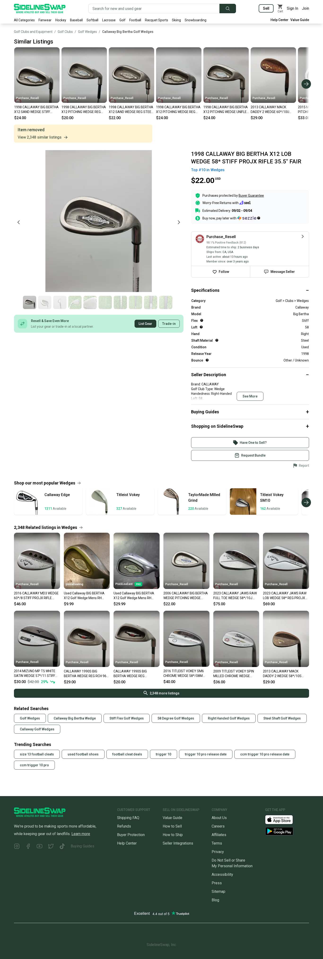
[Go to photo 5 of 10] (90, 302)
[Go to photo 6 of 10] (105, 302)
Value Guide (299, 20)
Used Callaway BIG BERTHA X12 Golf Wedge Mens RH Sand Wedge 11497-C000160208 (133, 595)
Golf (122, 20)
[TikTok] (62, 847)
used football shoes (83, 754)
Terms (217, 843)
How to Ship (173, 835)
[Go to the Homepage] (39, 8)
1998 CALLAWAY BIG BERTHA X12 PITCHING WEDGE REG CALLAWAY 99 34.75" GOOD (83, 109)
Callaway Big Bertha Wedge (75, 718)
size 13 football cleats (37, 754)
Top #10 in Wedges (208, 170)
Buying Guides (82, 846)
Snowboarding (195, 20)
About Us (219, 817)
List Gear (145, 324)
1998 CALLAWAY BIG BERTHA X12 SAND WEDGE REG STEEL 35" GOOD (131, 109)
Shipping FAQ (128, 817)
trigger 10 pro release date (206, 754)
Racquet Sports (156, 20)
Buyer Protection (131, 835)
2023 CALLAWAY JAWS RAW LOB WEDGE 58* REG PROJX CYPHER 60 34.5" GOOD (284, 595)
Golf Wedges (87, 32)
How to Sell (172, 826)
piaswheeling (74, 584)
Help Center (279, 20)
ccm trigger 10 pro (34, 765)
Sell (266, 8)
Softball (92, 20)
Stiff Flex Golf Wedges (126, 718)
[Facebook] (28, 847)
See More (250, 396)
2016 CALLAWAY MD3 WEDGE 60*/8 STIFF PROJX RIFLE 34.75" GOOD (36, 595)
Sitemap (218, 891)
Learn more (80, 834)
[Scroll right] (306, 84)
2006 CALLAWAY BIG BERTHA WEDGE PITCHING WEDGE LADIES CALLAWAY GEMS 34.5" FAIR (185, 595)
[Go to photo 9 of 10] (150, 302)
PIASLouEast (124, 584)
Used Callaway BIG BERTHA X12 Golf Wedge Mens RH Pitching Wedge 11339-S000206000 (84, 595)
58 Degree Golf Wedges (175, 718)
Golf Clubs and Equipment (33, 32)
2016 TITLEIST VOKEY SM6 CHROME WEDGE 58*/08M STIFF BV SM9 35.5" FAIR (183, 673)
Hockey (60, 20)
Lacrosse (109, 20)
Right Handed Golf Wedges (229, 718)
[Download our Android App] (287, 831)
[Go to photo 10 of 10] (165, 302)
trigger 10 (163, 754)
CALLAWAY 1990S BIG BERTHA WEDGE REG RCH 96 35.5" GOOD (85, 673)
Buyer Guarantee (251, 195)
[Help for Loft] (201, 327)
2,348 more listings (164, 693)
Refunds (124, 826)
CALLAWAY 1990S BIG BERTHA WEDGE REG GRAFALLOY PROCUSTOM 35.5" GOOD (133, 673)
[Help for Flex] (201, 320)
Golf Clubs (65, 32)
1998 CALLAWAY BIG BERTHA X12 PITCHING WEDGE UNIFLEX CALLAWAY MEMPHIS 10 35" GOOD (226, 109)
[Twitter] (51, 847)
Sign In (292, 8)
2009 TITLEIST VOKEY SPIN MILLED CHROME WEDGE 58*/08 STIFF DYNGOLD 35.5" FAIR (235, 673)
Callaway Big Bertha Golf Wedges (127, 32)
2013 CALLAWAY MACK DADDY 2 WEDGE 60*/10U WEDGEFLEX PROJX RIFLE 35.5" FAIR (270, 109)
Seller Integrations (178, 843)
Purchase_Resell (27, 98)
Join (305, 8)
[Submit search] (227, 8)
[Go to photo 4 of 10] (75, 302)
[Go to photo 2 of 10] (44, 302)
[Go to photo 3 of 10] (59, 302)
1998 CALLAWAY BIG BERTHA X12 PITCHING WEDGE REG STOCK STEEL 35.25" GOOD (178, 109)
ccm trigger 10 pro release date (264, 754)
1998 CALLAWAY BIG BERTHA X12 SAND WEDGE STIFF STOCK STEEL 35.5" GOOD (36, 109)
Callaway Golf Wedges (37, 729)
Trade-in (169, 324)
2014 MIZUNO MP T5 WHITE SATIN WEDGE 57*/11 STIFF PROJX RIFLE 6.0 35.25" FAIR (35, 673)
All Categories (24, 20)
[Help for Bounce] (207, 360)
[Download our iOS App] (283, 819)
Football (135, 20)
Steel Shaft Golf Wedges (282, 718)
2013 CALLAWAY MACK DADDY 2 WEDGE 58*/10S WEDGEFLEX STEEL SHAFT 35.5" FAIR (283, 673)
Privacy (218, 852)
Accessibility (222, 874)
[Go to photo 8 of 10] (135, 302)
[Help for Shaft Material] (217, 340)
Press (217, 883)
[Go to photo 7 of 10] (120, 302)
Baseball (76, 20)
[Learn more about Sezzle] (248, 218)
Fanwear (45, 20)
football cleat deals (127, 754)
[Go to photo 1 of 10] (29, 302)
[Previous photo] (18, 222)
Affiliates (219, 835)
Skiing (176, 20)
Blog (215, 900)
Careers (218, 826)
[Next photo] (178, 222)
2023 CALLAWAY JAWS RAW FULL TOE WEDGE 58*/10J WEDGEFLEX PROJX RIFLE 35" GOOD (235, 595)
